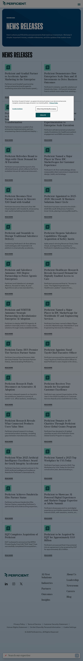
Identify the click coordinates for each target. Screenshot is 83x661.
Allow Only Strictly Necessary (46, 109)
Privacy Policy (53, 103)
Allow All (43, 115)
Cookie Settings (17, 108)
